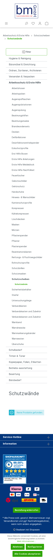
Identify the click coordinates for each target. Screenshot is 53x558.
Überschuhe (18, 344)
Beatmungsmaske (20, 121)
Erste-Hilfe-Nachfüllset (23, 170)
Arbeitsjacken (18, 93)
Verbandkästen (19, 306)
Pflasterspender (20, 235)
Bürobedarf (15, 380)
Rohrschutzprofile (20, 262)
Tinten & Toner (17, 355)
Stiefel (15, 295)
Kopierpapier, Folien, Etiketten (25, 362)
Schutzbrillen (18, 268)
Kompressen (18, 208)
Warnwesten (18, 338)
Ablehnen (18, 546)
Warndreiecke (18, 327)
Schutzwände (21, 284)
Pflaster (16, 241)
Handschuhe (18, 192)
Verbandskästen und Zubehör (26, 317)
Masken (15, 224)
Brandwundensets (21, 126)
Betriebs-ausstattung (20, 368)
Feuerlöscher (18, 175)
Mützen (15, 230)
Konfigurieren (35, 546)
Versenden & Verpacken (22, 76)
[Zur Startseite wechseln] (26, 11)
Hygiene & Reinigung (20, 58)
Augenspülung (19, 110)
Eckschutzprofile (20, 148)
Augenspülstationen (22, 104)
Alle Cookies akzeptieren (27, 554)
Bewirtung (14, 374)
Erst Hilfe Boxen (20, 153)
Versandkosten (11, 521)
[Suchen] (26, 23)
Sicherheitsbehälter (21, 289)
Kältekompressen (20, 213)
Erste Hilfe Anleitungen (23, 159)
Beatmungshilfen (20, 115)
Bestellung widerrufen (26, 510)
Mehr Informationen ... (26, 541)
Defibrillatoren (19, 137)
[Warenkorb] (46, 23)
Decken (15, 132)
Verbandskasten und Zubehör (26, 311)
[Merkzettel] (33, 23)
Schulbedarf (15, 349)
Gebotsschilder (19, 181)
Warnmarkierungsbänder (23, 333)
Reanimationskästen (22, 252)
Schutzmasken (19, 273)
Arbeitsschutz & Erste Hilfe (25, 82)
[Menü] (6, 23)
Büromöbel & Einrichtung (22, 64)
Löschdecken (18, 219)
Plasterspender (19, 246)
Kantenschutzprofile (22, 202)
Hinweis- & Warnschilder (23, 197)
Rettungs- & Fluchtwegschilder (27, 257)
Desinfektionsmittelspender (25, 142)
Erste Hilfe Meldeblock (23, 164)
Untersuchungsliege (22, 300)
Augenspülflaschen (21, 99)
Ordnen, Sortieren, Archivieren (25, 70)
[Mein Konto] (40, 23)
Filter (28, 52)
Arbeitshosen (18, 88)
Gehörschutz (18, 186)
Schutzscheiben (20, 279)
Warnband (17, 322)
